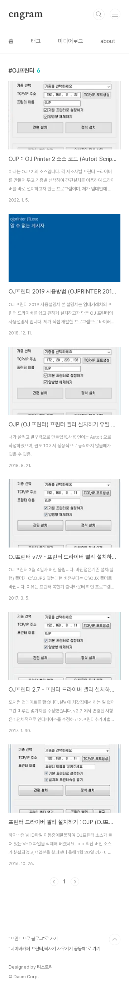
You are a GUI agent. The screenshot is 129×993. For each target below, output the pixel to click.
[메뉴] (115, 14)
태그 (36, 41)
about (107, 41)
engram (26, 14)
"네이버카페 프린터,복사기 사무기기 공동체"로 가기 (54, 948)
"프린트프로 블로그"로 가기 (33, 938)
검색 (99, 14)
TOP (114, 939)
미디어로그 (70, 41)
